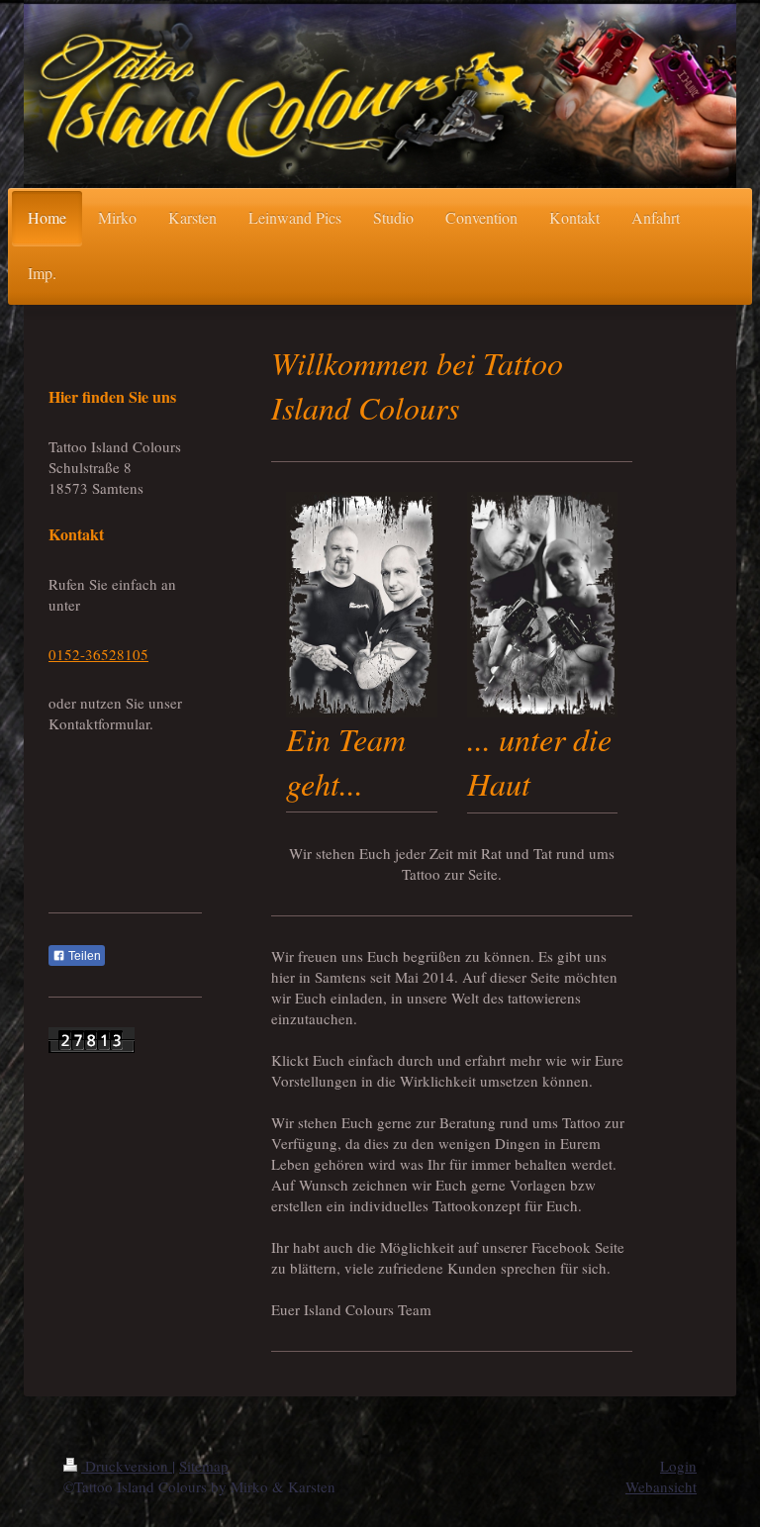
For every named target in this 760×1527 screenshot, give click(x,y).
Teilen (83, 956)
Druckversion (126, 1466)
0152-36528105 (98, 654)
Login (678, 1466)
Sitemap (204, 1466)
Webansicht (661, 1486)
